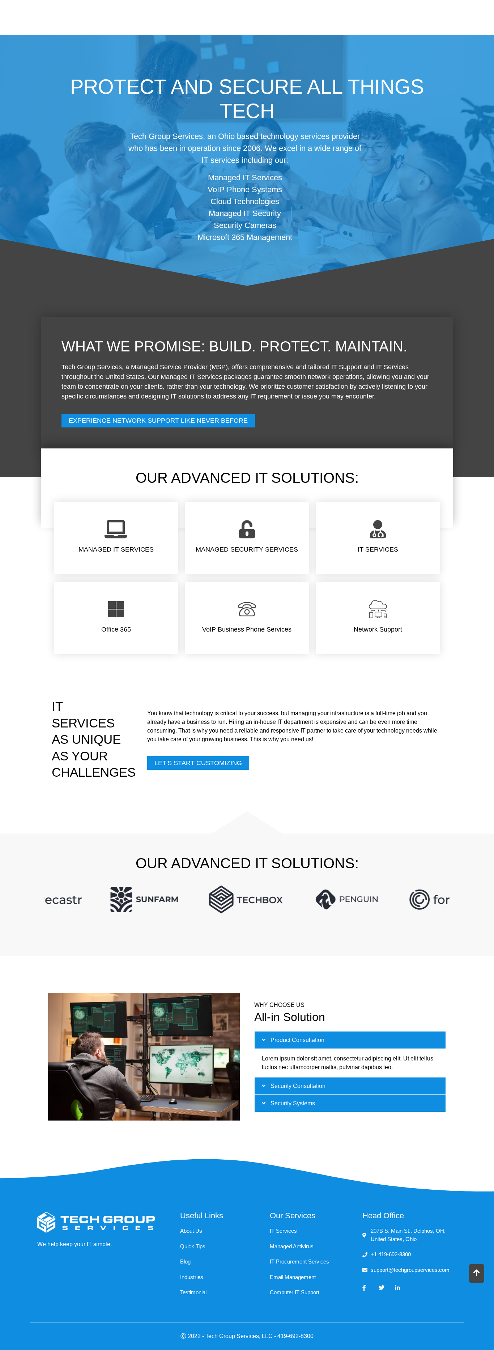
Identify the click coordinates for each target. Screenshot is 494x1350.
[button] (350, 1040)
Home (218, 16)
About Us (368, 16)
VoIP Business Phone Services (246, 629)
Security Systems (293, 1103)
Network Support (378, 629)
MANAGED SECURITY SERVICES (247, 549)
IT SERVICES (378, 549)
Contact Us (418, 16)
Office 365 (116, 629)
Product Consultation (297, 1040)
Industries (319, 16)
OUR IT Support (261, 16)
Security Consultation (298, 1086)
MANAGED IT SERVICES (116, 549)
